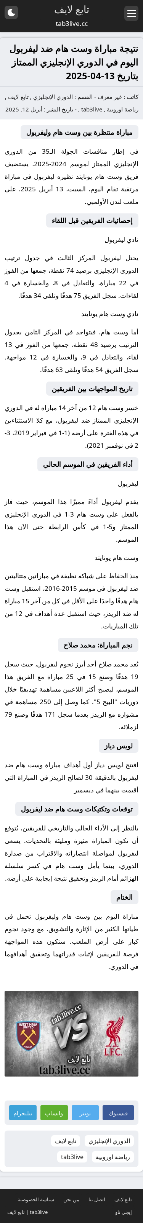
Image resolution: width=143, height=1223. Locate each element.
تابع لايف (18, 96)
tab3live (91, 109)
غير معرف (110, 96)
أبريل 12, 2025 (23, 109)
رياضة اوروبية (122, 109)
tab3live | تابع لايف (27, 1212)
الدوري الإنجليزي (53, 96)
